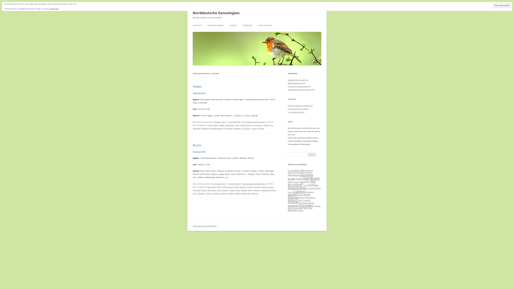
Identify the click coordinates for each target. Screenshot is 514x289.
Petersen (256, 190)
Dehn (220, 187)
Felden (197, 86)
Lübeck (299, 191)
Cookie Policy (54, 9)
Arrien (209, 125)
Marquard (310, 192)
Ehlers (302, 172)
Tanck (305, 208)
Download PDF (199, 93)
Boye (303, 170)
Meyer (301, 195)
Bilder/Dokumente (295, 83)
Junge (219, 190)
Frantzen (264, 187)
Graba (271, 187)
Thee (195, 193)
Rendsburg (310, 197)
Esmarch (250, 187)
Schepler (307, 200)
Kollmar (267, 125)
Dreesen (242, 187)
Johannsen (212, 190)
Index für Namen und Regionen (300, 105)
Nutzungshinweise (216, 25)
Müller (307, 194)
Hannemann (258, 125)
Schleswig (237, 128)
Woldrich (254, 193)
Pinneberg (228, 128)
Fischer (257, 187)
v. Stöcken (246, 128)
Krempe (310, 188)
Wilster (238, 193)
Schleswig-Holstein (268, 190)
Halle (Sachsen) (246, 125)
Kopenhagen (297, 188)
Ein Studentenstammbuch (298, 109)
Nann (250, 190)
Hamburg (311, 178)
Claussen (309, 170)
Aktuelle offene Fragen (297, 80)
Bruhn (197, 145)
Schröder (305, 205)
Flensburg (293, 175)
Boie (209, 187)
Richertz (293, 200)
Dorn (237, 187)
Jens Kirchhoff (234, 122)
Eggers (215, 125)
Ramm (302, 197)
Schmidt (293, 206)
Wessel (300, 210)
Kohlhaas (313, 185)
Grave (237, 125)
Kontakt (233, 25)
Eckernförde (293, 172)
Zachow (261, 128)
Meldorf (244, 190)
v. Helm (208, 193)
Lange (290, 192)
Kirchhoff (295, 184)
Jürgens (225, 190)
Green (291, 178)
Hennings (196, 190)
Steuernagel (297, 208)
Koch (305, 185)
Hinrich (204, 190)
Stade (290, 208)
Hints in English (265, 25)
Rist (300, 200)
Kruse (318, 188)
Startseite (197, 25)
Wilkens (231, 193)
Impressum (247, 25)
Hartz (290, 182)
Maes (238, 190)
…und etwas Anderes (296, 112)
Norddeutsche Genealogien (216, 12)
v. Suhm (254, 128)
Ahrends (291, 171)
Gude (299, 178)
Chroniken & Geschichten (298, 86)
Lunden (232, 190)
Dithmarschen (228, 187)
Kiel (313, 181)
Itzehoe (296, 182)
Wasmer (224, 193)
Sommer (317, 206)
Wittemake (246, 193)
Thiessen (200, 193)
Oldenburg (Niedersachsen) (212, 128)
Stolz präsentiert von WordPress (205, 226)
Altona (297, 170)
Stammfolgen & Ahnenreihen (253, 122)
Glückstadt (229, 125)
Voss (310, 208)
